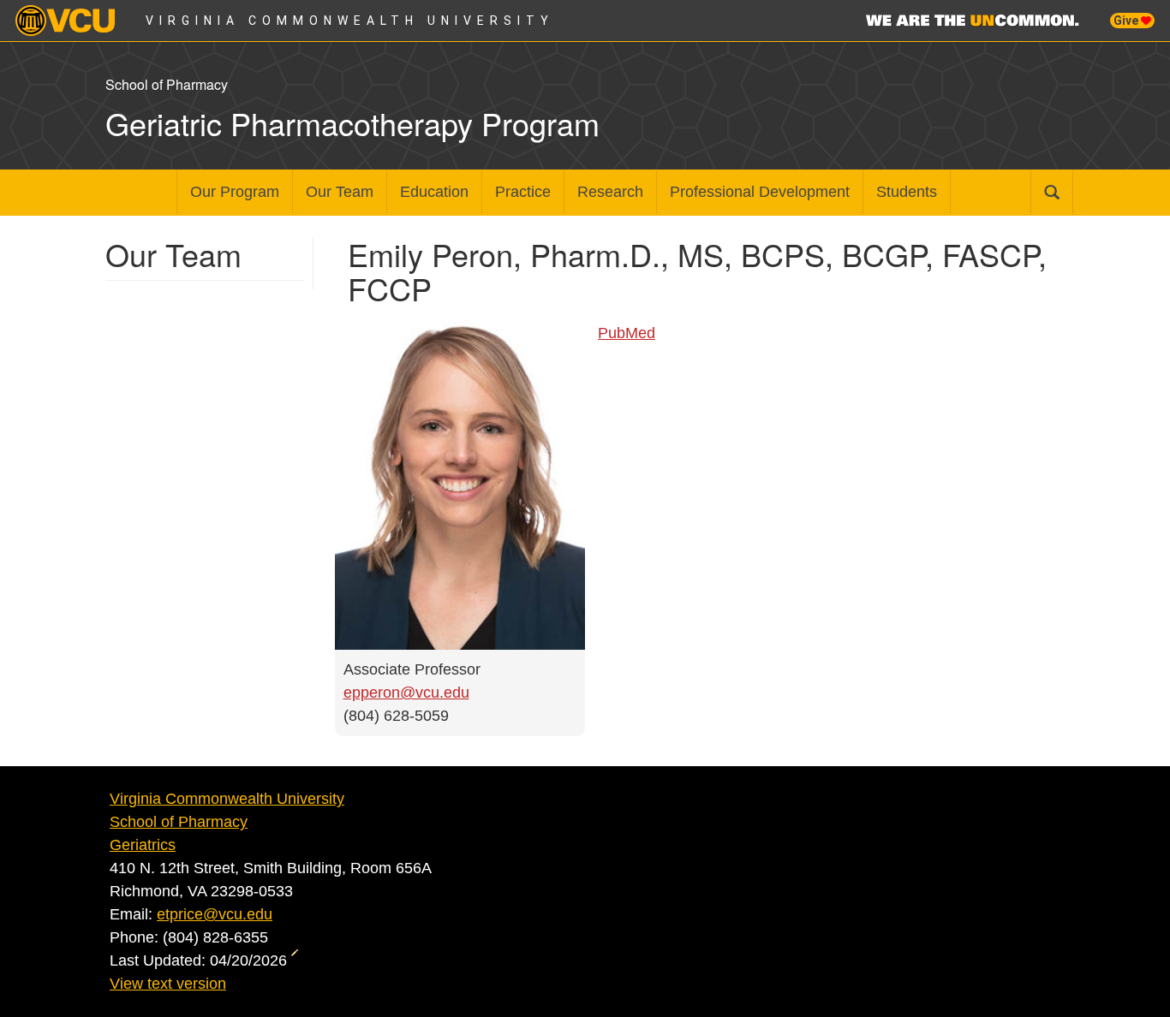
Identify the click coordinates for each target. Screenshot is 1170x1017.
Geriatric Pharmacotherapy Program (352, 123)
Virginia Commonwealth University (350, 20)
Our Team (339, 191)
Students (906, 191)
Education (434, 191)
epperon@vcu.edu (406, 692)
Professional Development (760, 191)
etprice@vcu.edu (214, 914)
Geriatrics (143, 844)
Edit (297, 957)
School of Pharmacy (179, 821)
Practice (523, 191)
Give (1127, 20)
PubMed (626, 333)
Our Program (234, 191)
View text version (168, 983)
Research (610, 191)
